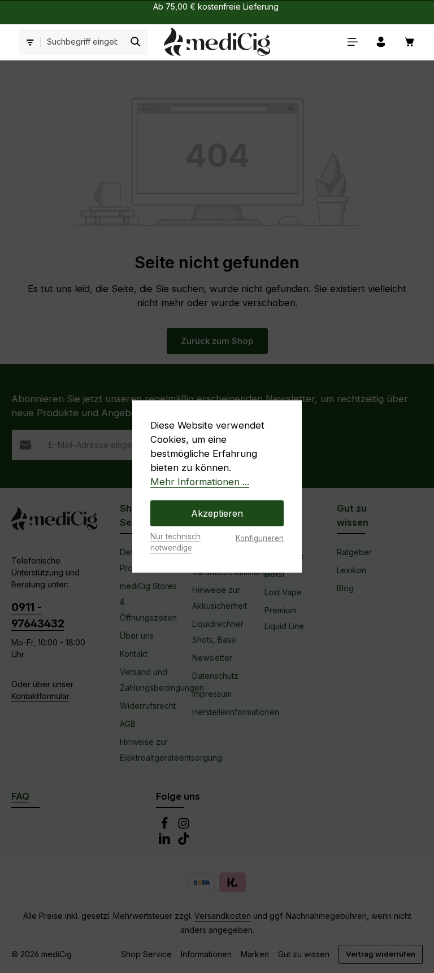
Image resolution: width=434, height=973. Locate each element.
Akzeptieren (217, 513)
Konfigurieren (260, 538)
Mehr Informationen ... (199, 481)
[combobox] (82, 42)
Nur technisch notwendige (175, 542)
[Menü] (353, 42)
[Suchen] (136, 42)
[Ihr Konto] (381, 42)
